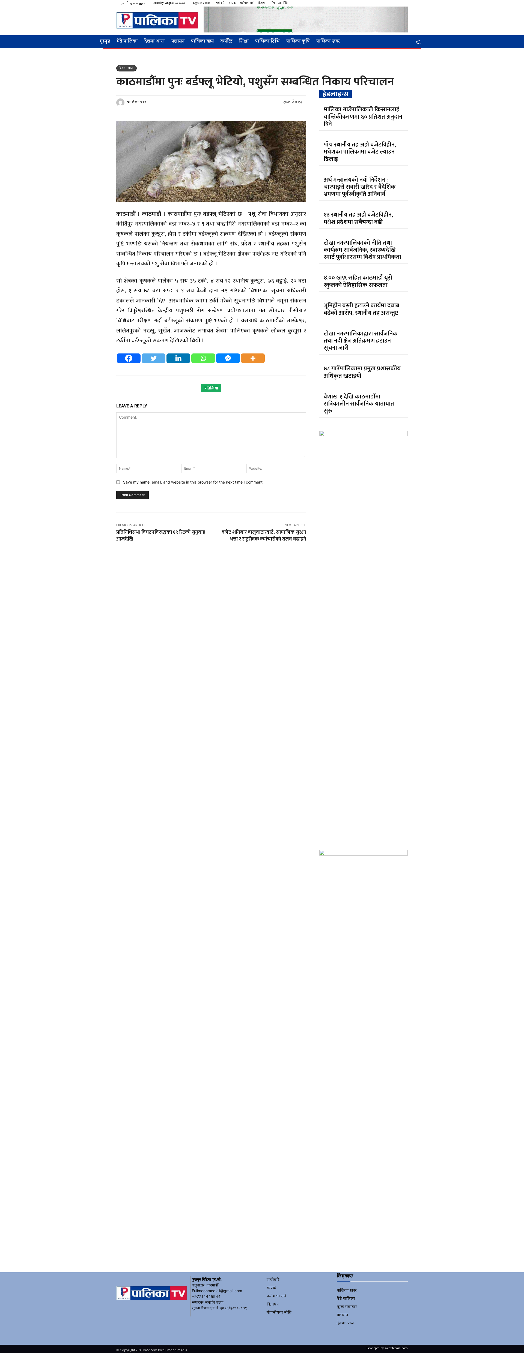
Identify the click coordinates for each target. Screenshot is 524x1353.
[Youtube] (404, 3)
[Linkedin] (178, 358)
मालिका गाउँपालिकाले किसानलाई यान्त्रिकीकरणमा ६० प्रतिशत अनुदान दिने (363, 116)
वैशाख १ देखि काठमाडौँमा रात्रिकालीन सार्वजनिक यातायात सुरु (359, 404)
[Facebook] (378, 3)
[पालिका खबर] (121, 102)
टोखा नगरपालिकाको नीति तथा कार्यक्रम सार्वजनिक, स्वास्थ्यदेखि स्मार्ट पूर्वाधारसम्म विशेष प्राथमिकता (362, 250)
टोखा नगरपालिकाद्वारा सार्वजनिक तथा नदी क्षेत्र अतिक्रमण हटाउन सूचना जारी (361, 341)
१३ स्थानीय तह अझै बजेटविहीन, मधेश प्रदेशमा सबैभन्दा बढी (358, 218)
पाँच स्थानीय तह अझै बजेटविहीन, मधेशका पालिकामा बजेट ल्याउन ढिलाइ (360, 152)
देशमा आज (126, 68)
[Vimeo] (398, 3)
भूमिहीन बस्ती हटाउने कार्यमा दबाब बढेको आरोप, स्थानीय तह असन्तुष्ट (361, 309)
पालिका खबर (136, 102)
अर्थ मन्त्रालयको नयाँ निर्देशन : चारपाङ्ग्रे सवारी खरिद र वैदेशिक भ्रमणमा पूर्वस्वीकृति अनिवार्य (360, 187)
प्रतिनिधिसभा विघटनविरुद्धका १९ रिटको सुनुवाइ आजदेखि (160, 535)
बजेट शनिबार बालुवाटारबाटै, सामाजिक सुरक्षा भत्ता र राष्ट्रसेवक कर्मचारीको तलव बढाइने (264, 535)
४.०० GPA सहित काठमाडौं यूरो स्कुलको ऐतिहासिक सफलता (358, 281)
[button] (418, 41)
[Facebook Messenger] (228, 358)
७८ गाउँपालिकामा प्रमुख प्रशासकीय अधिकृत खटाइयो (362, 372)
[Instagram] (385, 3)
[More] (253, 358)
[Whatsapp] (203, 358)
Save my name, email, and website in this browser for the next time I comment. (193, 482)
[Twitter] (391, 3)
